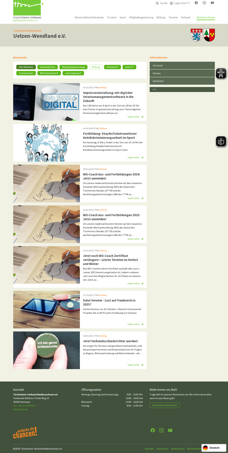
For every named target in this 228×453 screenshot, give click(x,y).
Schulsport (112, 67)
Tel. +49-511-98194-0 (24, 405)
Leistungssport (73, 73)
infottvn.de (20, 409)
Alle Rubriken (26, 67)
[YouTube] (170, 430)
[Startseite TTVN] (28, 12)
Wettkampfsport (49, 73)
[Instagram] (161, 430)
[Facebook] (152, 430)
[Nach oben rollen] (222, 438)
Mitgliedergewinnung (73, 67)
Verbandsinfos (47, 67)
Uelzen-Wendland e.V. (39, 35)
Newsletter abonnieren (164, 405)
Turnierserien (26, 73)
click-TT (129, 67)
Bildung (96, 67)
